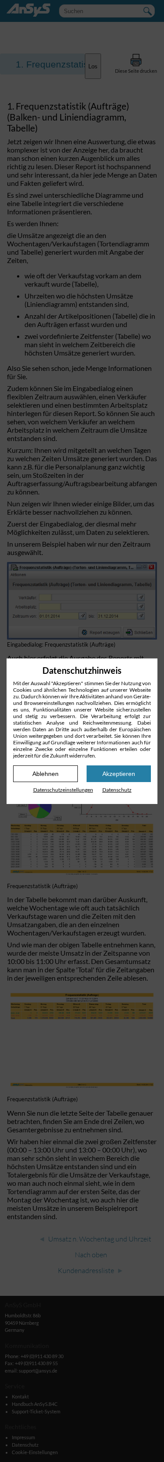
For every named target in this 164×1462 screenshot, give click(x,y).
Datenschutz (117, 789)
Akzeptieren (118, 773)
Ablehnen (45, 773)
